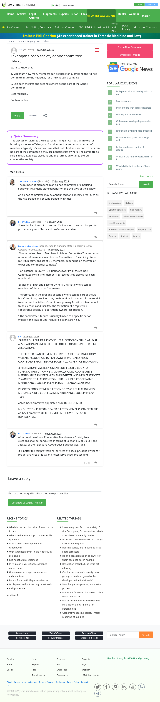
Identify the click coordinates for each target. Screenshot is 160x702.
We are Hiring (20, 682)
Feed (34, 669)
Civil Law (129, 203)
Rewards (86, 659)
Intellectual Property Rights (121, 229)
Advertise (32, 682)
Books (122, 14)
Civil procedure (17, 588)
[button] (97, 51)
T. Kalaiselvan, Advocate (28, 181)
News (74, 14)
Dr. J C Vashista (24, 222)
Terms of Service (46, 682)
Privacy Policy (73, 682)
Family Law (114, 216)
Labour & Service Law (133, 216)
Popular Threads (55, 637)
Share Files (62, 669)
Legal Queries (34, 15)
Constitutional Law (117, 209)
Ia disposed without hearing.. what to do (30, 584)
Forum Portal (22, 637)
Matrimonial (101, 27)
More (145, 16)
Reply (17, 115)
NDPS (88, 27)
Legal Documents (117, 223)
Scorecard (61, 659)
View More (12, 595)
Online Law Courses (102, 16)
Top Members (38, 675)
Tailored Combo (64, 27)
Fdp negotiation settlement (23, 559)
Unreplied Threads (130, 54)
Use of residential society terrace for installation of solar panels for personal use (81, 604)
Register (151, 4)
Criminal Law (136, 209)
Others (136, 236)
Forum (10, 664)
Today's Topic (56, 633)
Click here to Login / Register (27, 502)
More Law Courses (145, 27)
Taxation (113, 236)
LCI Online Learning (91, 675)
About (9, 682)
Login (139, 4)
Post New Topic (89, 633)
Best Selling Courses (37, 27)
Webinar (134, 14)
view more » (146, 176)
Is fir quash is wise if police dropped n (134, 131)
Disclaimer (60, 682)
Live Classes (13, 27)
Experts (64, 14)
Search (146, 184)
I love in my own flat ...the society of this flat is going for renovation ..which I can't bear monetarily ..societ (82, 531)
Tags (84, 664)
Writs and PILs (114, 27)
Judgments (50, 14)
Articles (21, 14)
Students (125, 236)
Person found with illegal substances (28, 580)
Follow (33, 115)
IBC (81, 27)
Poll (58, 664)
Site (56, 5)
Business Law (115, 203)
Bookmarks (62, 675)
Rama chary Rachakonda (28, 246)
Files (84, 14)
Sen (21, 49)
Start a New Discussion (130, 47)
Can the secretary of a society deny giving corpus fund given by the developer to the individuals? (80, 576)
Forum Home (22, 633)
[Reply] (95, 212)
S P (19, 337)
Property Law (144, 229)
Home (10, 14)
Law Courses (68, 5)
